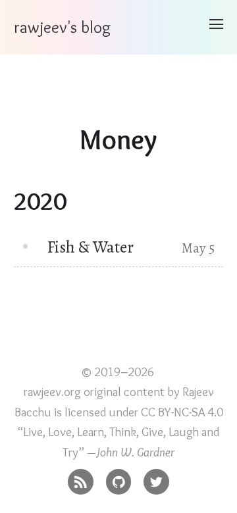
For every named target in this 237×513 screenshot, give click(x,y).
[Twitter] (156, 478)
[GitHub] (119, 478)
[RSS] (80, 478)
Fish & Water (90, 246)
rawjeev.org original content (94, 391)
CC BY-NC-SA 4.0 (182, 412)
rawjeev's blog (62, 27)
